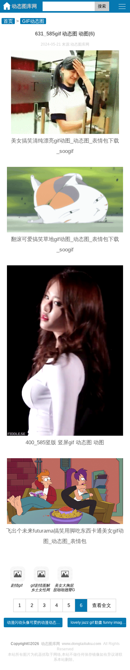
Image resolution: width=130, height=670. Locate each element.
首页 (8, 21)
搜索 (102, 6)
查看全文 (101, 605)
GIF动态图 (33, 21)
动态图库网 (24, 6)
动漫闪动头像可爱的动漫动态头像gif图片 (41, 622)
